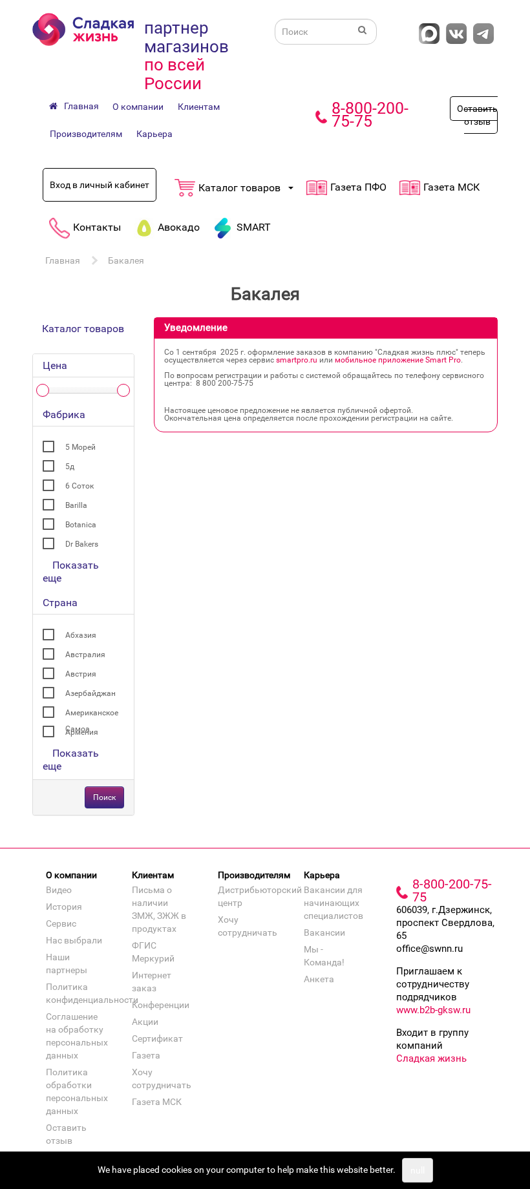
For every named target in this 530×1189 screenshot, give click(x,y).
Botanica (80, 524)
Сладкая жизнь (431, 1058)
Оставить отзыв (477, 115)
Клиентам (199, 106)
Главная (62, 260)
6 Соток (79, 485)
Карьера (154, 134)
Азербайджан (90, 693)
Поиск (104, 797)
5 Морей (80, 447)
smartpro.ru (296, 359)
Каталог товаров (83, 328)
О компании (138, 106)
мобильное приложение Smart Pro (398, 359)
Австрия (80, 674)
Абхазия (80, 635)
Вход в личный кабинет (99, 185)
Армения (81, 732)
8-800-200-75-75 (370, 115)
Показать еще (71, 571)
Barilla (76, 505)
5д (69, 466)
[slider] (42, 390)
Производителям (86, 134)
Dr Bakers (81, 544)
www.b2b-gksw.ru (433, 1010)
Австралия (85, 654)
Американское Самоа (91, 714)
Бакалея (126, 260)
